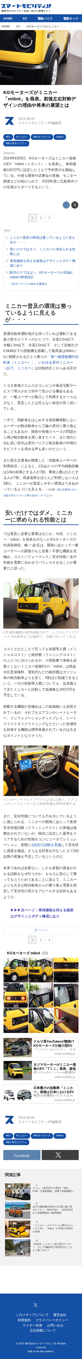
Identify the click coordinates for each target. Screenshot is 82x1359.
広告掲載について (43, 1330)
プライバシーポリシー (51, 1320)
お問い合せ (55, 1325)
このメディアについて (32, 1315)
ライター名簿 (32, 1325)
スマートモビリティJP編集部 (39, 123)
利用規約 (24, 1320)
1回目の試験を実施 (46, 845)
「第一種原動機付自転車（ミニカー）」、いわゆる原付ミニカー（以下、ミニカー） (41, 362)
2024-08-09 (26, 119)
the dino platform (45, 1351)
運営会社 (59, 1315)
